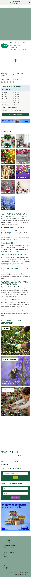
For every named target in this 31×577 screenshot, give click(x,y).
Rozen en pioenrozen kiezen (8, 459)
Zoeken (15, 478)
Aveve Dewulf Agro (16, 7)
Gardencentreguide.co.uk (9, 547)
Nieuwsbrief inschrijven (8, 552)
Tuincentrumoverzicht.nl (9, 545)
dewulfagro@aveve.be (23, 49)
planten (11, 232)
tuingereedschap (11, 273)
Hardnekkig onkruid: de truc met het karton (12, 456)
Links (28, 574)
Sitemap (24, 574)
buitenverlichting (11, 259)
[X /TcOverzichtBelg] (4, 567)
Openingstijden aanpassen (15, 114)
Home (2, 7)
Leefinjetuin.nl (6, 543)
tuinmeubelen (26, 245)
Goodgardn (26, 572)
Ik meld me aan (15, 497)
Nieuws (4, 559)
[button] (15, 60)
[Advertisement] (15, 24)
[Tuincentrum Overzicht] (15, 2)
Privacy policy (18, 574)
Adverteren (5, 550)
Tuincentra (7, 7)
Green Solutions (19, 572)
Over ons (5, 554)
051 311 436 (13, 49)
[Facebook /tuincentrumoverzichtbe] (7, 567)
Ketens (4, 561)
